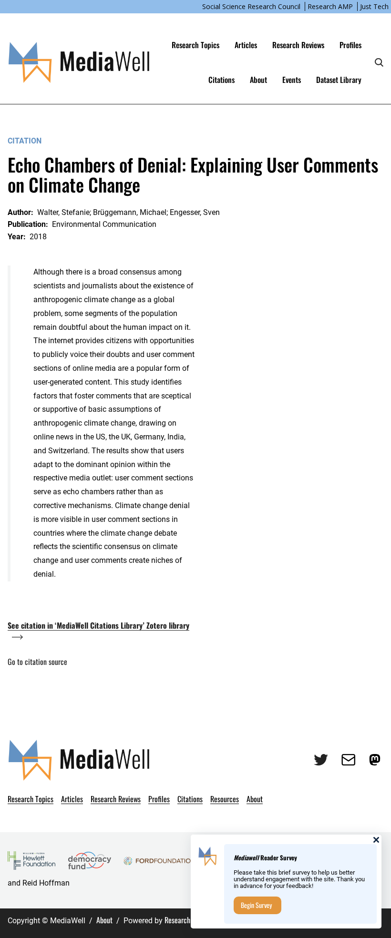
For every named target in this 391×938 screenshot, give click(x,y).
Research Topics (195, 45)
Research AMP (330, 6)
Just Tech (374, 6)
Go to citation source (37, 661)
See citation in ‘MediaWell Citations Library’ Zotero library (98, 625)
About (104, 920)
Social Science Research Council (251, 6)
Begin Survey (256, 905)
